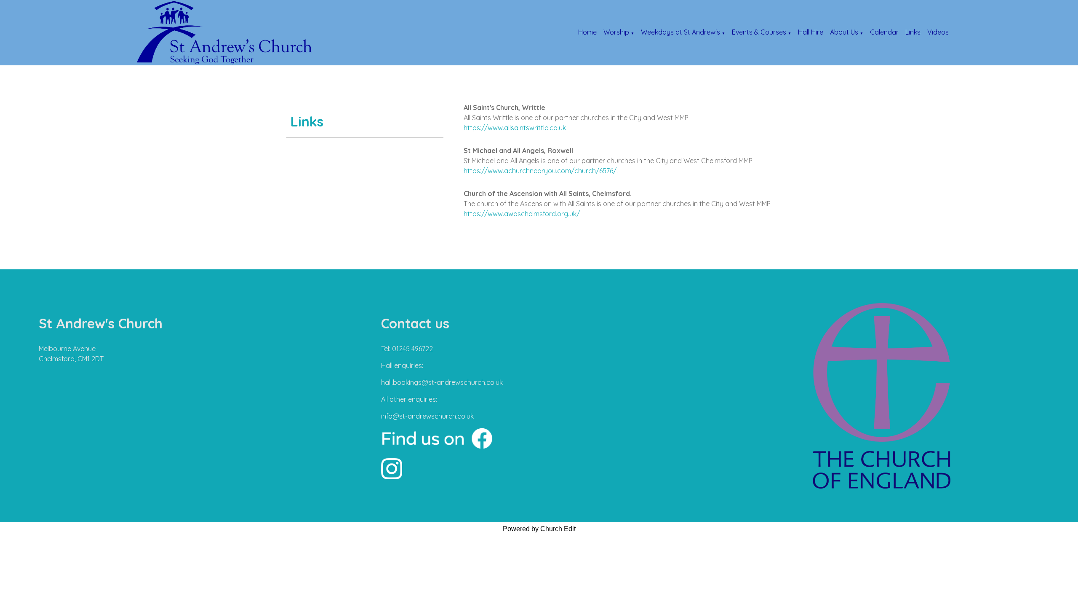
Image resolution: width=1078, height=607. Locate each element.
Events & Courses (759, 32)
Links (913, 32)
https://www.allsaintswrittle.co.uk (515, 128)
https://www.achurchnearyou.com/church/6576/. (541, 171)
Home (587, 32)
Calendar (884, 32)
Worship (616, 32)
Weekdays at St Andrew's (680, 32)
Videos (938, 32)
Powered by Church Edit (539, 528)
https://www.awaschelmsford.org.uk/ (522, 213)
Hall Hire (810, 32)
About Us (844, 32)
